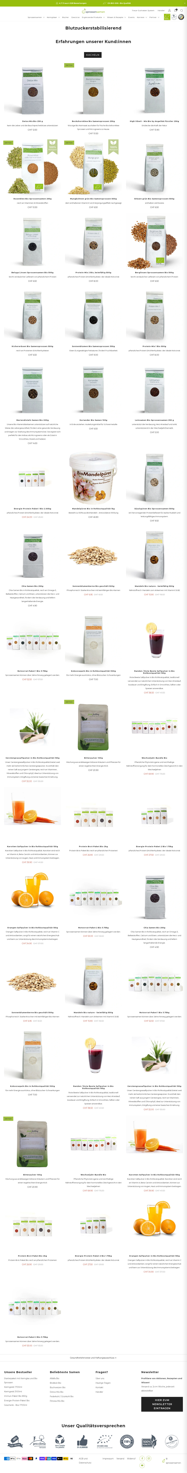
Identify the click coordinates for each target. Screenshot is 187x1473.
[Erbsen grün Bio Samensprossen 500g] (154, 167)
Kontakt (99, 1387)
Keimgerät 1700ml (13, 1387)
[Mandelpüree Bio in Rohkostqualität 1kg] (93, 477)
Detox (69, 65)
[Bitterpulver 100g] (93, 727)
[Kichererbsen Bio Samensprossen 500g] (32, 315)
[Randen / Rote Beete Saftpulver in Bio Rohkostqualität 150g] (154, 640)
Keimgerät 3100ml (13, 1391)
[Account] (169, 10)
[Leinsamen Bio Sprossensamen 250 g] (154, 389)
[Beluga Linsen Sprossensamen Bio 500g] (32, 241)
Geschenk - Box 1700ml (15, 1405)
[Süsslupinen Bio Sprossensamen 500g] (154, 477)
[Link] (167, 17)
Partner (153, 17)
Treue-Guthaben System (143, 10)
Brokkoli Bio (55, 1383)
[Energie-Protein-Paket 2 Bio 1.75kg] (154, 815)
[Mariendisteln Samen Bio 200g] (32, 389)
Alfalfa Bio (54, 1378)
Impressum (108, 1458)
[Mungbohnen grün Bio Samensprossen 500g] (93, 167)
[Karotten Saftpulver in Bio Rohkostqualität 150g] (32, 815)
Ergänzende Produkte (92, 17)
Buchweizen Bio (57, 1387)
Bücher (65, 17)
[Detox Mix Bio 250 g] (32, 90)
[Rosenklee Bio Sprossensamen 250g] (32, 167)
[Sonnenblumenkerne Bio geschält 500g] (93, 555)
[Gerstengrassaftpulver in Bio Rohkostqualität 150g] (32, 727)
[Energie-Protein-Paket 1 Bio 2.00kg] (32, 477)
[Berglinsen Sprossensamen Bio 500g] (154, 241)
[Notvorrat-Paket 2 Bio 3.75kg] (93, 896)
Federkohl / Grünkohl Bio (62, 1396)
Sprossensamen (35, 17)
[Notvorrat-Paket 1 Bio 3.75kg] (32, 640)
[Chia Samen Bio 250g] (32, 555)
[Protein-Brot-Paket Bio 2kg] (93, 815)
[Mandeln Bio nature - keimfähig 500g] (154, 555)
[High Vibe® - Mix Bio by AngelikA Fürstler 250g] (154, 90)
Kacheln (92, 54)
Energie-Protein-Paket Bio (17, 1400)
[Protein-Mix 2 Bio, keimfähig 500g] (93, 241)
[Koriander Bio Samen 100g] (93, 389)
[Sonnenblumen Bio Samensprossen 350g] (93, 315)
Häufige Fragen (103, 1383)
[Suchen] (181, 10)
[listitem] (71, 3)
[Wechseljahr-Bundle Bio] (154, 727)
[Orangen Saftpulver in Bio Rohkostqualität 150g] (32, 896)
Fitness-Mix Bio (57, 1401)
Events (131, 17)
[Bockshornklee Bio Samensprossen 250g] (93, 90)
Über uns (100, 1378)
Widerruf (131, 1458)
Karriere (140, 17)
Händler (161, 10)
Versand (120, 1458)
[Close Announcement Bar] (185, 3)
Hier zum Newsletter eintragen (162, 1404)
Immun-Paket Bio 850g (15, 1396)
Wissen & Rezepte (115, 17)
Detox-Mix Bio (56, 1392)
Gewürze (75, 17)
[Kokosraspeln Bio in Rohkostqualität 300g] (93, 640)
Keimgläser (52, 17)
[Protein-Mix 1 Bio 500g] (154, 315)
